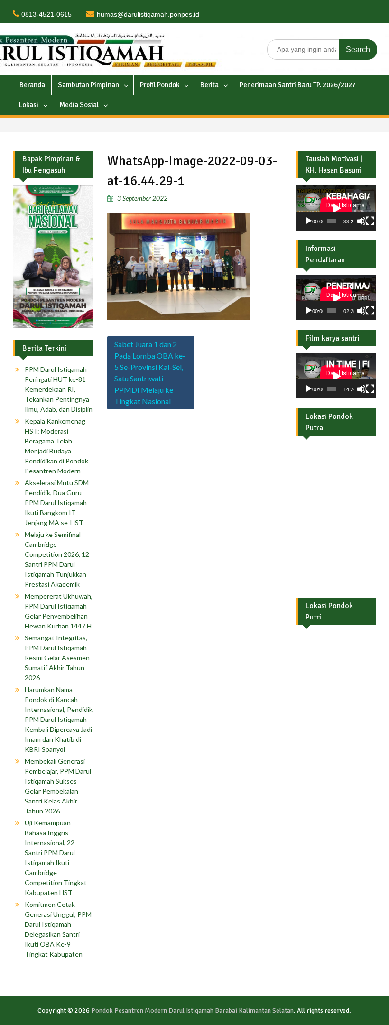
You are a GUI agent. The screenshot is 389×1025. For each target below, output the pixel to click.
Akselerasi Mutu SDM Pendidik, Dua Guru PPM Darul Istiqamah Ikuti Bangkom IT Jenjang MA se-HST (57, 502)
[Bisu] (361, 221)
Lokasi (28, 105)
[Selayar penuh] (370, 221)
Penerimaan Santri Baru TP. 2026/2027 (298, 85)
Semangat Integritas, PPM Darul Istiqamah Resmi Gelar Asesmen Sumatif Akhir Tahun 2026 (57, 658)
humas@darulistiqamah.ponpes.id (148, 14)
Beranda (32, 85)
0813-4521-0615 (46, 14)
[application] (336, 208)
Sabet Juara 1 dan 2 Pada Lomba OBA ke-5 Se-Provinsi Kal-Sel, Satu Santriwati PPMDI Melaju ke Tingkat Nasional (149, 373)
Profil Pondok (159, 85)
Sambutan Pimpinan (88, 85)
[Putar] (308, 221)
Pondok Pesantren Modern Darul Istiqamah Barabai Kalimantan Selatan (192, 1011)
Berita (209, 85)
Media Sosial (79, 105)
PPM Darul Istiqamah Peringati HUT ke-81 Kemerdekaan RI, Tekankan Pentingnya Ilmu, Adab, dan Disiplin (59, 389)
